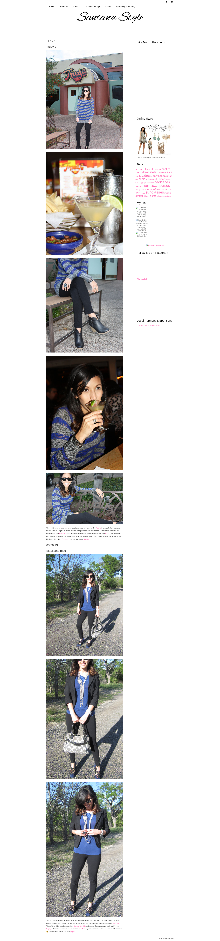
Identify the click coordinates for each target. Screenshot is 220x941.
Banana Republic (80, 926)
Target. (72, 932)
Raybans (87, 539)
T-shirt (148, 196)
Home (51, 7)
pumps (149, 185)
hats (136, 179)
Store (75, 7)
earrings (158, 175)
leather (137, 183)
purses (164, 186)
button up (161, 172)
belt (137, 169)
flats (165, 175)
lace (168, 179)
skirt (137, 192)
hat (169, 176)
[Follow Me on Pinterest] (155, 245)
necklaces (162, 182)
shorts (167, 189)
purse (156, 186)
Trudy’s (98, 528)
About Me (64, 7)
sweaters (140, 195)
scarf (153, 189)
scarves (160, 189)
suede (143, 193)
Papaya (49, 929)
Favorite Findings (92, 7)
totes (159, 196)
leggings (143, 183)
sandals (146, 189)
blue (159, 169)
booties (166, 168)
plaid (142, 186)
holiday (149, 179)
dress (148, 176)
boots (139, 172)
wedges (167, 196)
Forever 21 (65, 539)
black (141, 169)
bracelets (149, 172)
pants (138, 186)
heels (142, 179)
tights (153, 195)
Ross (107, 533)
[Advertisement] (110, 30)
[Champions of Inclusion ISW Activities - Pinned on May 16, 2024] (142, 234)
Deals (108, 7)
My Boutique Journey (125, 7)
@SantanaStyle (142, 279)
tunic (162, 196)
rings (138, 189)
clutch (169, 172)
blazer (147, 169)
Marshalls (62, 533)
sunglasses (154, 192)
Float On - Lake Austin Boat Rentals (149, 325)
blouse (154, 169)
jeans (163, 179)
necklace (150, 183)
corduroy (139, 176)
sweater (167, 193)
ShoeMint (82, 929)
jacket (156, 179)
